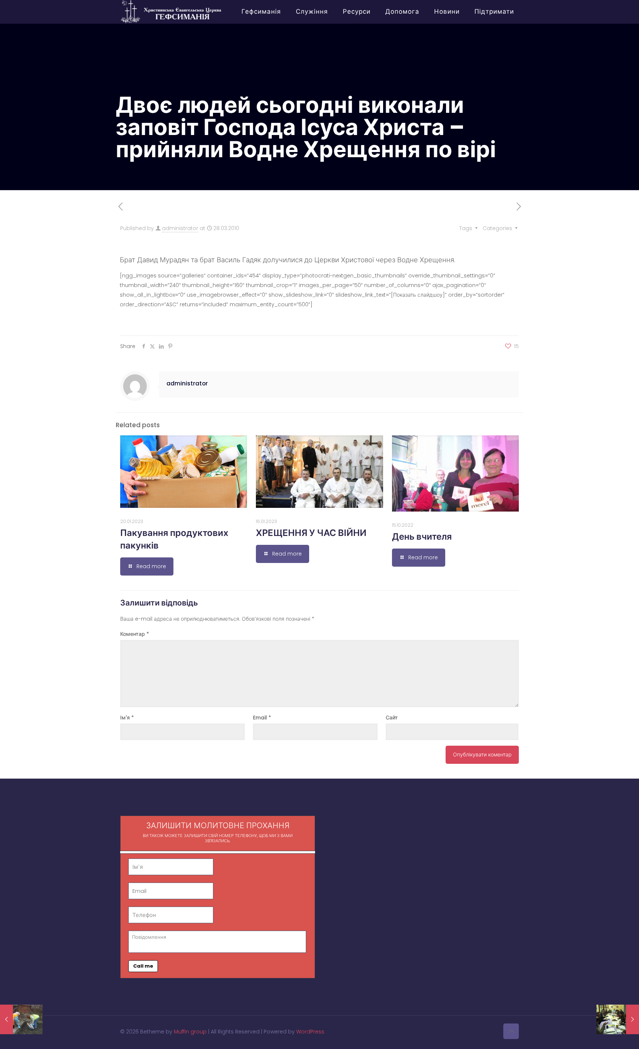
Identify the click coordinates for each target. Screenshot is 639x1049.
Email (262, 717)
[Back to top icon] (511, 1031)
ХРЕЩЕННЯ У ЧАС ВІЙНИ (311, 533)
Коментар (134, 634)
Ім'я (127, 717)
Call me (143, 965)
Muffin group (190, 1031)
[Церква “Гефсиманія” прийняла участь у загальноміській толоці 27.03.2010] (21, 1019)
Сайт (392, 717)
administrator (180, 228)
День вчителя (422, 536)
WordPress (310, 1031)
